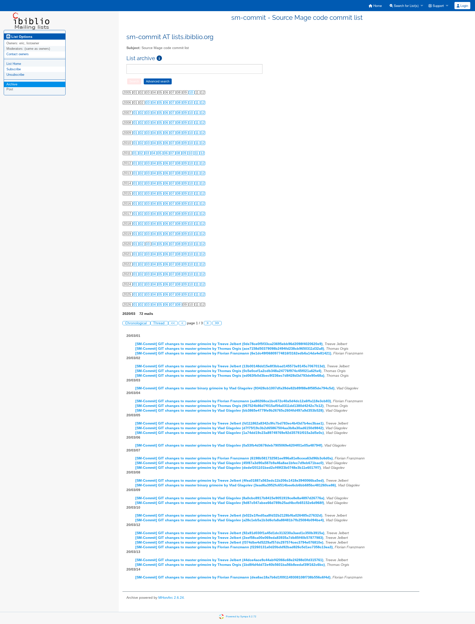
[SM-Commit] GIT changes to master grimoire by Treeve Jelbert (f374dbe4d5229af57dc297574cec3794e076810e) (229, 542)
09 (185, 102)
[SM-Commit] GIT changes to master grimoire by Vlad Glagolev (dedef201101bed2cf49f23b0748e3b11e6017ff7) (228, 468)
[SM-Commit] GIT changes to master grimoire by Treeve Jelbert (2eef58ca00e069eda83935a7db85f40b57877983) (229, 538)
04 (154, 102)
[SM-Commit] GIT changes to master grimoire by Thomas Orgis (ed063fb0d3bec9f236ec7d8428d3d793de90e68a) (229, 375)
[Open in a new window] (159, 58)
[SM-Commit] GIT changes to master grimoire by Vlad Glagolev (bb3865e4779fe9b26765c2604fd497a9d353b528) (229, 410)
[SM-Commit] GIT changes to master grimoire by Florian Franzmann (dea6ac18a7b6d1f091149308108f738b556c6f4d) (233, 577)
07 (172, 102)
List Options (21, 37)
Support (438, 5)
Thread (159, 323)
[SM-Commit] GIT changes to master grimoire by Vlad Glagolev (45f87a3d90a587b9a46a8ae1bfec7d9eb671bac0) (229, 463)
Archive (11, 84)
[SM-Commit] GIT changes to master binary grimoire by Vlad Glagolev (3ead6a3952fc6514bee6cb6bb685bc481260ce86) (235, 485)
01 (135, 113)
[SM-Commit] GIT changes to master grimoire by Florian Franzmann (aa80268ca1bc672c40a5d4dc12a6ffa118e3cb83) (233, 401)
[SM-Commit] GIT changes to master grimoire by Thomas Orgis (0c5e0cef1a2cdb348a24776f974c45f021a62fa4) (228, 371)
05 (160, 102)
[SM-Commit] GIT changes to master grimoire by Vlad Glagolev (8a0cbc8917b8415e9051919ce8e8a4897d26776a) (229, 498)
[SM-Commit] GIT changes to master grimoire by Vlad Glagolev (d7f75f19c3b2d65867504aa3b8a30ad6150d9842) (229, 428)
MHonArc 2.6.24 (171, 597)
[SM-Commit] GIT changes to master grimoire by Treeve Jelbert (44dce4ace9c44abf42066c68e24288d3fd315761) (229, 560)
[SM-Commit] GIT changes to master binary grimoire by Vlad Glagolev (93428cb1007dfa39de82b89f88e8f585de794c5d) (234, 388)
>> (217, 323)
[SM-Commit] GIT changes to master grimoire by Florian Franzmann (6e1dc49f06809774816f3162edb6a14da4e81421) (233, 353)
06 (166, 102)
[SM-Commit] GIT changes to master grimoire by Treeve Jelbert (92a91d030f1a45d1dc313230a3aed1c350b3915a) (229, 533)
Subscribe (13, 69)
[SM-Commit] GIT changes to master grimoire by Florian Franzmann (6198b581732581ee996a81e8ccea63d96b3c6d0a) (234, 458)
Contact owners (17, 54)
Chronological (136, 323)
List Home (13, 64)
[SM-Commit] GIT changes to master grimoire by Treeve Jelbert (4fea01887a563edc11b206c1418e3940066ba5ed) (229, 480)
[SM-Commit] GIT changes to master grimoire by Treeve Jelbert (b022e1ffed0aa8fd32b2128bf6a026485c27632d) (228, 515)
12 (203, 102)
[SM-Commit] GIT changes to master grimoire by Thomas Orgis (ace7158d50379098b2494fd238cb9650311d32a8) (229, 348)
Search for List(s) (406, 5)
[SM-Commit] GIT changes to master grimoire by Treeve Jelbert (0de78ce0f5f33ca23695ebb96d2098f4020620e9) (229, 344)
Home (377, 5)
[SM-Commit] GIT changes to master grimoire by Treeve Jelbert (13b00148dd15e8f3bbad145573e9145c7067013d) (230, 366)
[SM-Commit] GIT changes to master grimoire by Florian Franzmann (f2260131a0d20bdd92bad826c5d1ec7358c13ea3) (234, 547)
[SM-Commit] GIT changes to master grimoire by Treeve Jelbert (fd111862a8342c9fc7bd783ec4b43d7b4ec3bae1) (229, 423)
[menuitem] (375, 5)
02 (142, 113)
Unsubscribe (15, 74)
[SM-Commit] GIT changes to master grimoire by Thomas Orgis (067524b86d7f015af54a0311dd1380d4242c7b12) (229, 406)
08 (179, 102)
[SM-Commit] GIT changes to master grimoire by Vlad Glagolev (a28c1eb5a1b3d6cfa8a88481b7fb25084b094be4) (229, 520)
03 (148, 102)
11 (197, 102)
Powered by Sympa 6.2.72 (241, 616)
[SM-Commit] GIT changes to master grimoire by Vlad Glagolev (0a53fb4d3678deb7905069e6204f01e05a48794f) (228, 445)
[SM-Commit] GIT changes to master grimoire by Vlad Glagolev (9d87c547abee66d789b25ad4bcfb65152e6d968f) (229, 503)
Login (463, 5)
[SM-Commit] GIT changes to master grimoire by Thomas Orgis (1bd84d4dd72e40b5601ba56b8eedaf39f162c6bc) (230, 565)
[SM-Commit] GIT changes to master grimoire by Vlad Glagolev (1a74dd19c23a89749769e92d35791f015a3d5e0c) (229, 433)
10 (191, 92)
